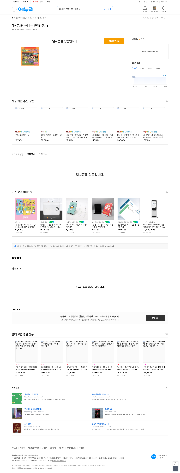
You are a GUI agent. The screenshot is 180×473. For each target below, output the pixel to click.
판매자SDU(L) (71, 448)
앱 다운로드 (162, 457)
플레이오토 (154, 2)
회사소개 (14, 448)
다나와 (138, 2)
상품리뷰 (43, 154)
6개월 (150, 69)
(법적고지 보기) (109, 246)
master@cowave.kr (59, 461)
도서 (31, 18)
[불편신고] (175, 463)
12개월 (158, 69)
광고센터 (61, 448)
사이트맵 (81, 448)
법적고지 (44, 448)
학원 (48, 2)
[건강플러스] (16, 2)
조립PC (37, 2)
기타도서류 (41, 18)
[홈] (13, 18)
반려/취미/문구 (21, 18)
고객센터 (53, 448)
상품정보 (31, 154)
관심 (147, 18)
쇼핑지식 (25, 2)
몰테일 (145, 2)
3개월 (142, 69)
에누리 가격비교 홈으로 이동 (25, 9)
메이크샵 (164, 2)
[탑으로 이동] (175, 468)
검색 (109, 9)
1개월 (134, 69)
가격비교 (17, 154)
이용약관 (22, 448)
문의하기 (155, 318)
